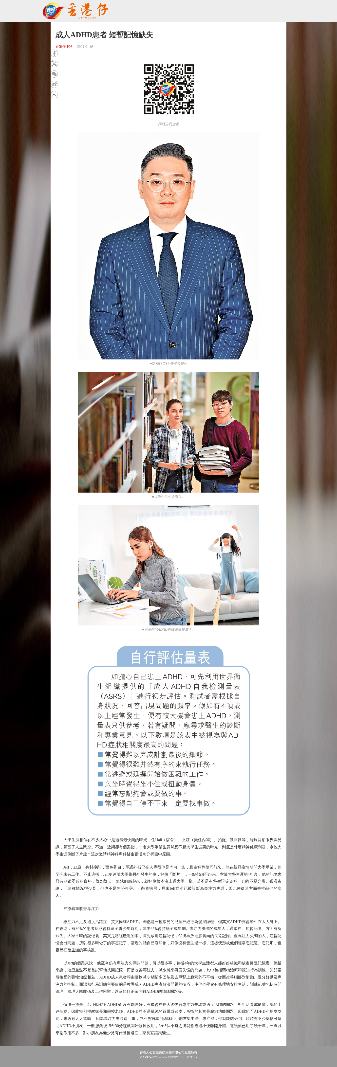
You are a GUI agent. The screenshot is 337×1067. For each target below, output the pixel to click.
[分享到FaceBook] (54, 53)
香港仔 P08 (64, 47)
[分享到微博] (54, 84)
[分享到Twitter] (54, 63)
